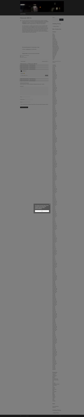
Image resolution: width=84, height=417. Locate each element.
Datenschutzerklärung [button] (38, 208)
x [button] (49, 204)
